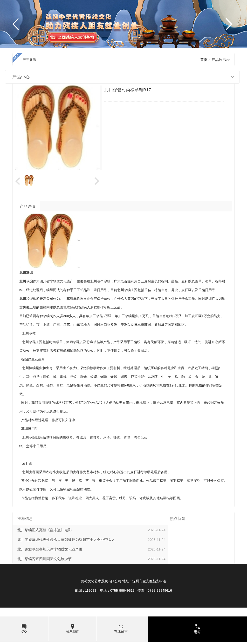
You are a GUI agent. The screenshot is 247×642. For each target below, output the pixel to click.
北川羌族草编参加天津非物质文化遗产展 (49, 549)
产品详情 (27, 206)
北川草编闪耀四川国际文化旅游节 (44, 559)
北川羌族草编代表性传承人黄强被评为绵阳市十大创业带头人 (66, 540)
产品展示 (219, 60)
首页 (203, 60)
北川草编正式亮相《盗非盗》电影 (44, 530)
